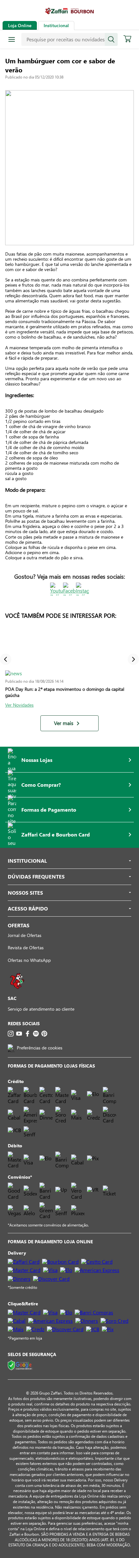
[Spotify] (36, 1034)
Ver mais (63, 723)
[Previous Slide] (5, 659)
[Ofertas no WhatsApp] (17, 992)
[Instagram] (11, 1034)
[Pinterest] (44, 1034)
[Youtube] (19, 1034)
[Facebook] (27, 1034)
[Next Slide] (133, 659)
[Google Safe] (20, 1365)
